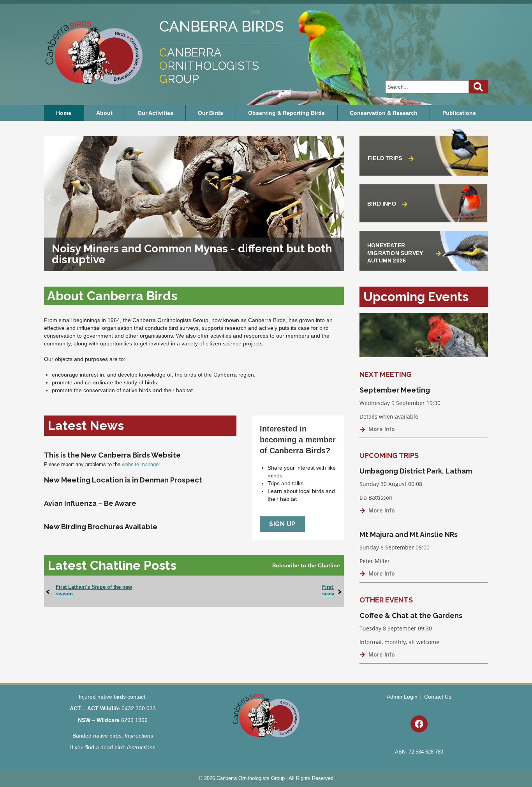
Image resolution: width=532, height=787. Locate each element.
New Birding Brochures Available (100, 527)
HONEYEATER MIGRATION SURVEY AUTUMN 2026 (395, 253)
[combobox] (427, 86)
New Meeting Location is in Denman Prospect (123, 480)
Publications (459, 113)
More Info (381, 429)
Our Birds (210, 113)
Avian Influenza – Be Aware (90, 503)
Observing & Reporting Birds (286, 113)
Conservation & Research (383, 113)
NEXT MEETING (385, 374)
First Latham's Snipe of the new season (94, 590)
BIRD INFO (381, 204)
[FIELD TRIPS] (411, 159)
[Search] (478, 86)
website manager (141, 464)
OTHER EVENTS (386, 600)
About (104, 113)
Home (63, 113)
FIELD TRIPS (385, 158)
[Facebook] (419, 723)
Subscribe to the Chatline (306, 565)
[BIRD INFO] (405, 204)
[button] (49, 198)
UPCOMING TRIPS (389, 455)
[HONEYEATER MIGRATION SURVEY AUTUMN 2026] (438, 253)
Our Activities (155, 113)
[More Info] (362, 429)
